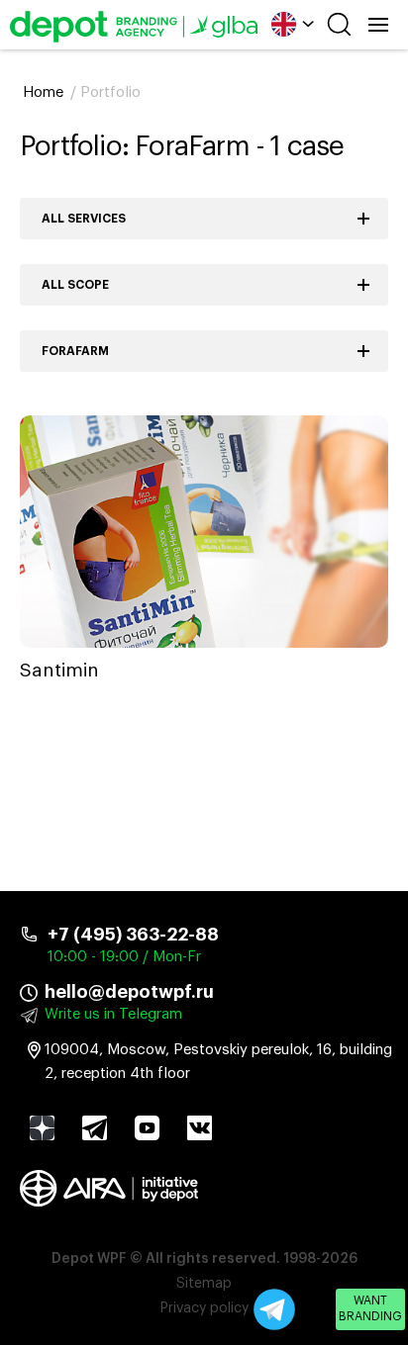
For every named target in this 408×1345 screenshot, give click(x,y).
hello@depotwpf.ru (129, 992)
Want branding (370, 1308)
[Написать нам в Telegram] (274, 1309)
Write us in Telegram (113, 1014)
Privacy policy (204, 1308)
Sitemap (204, 1284)
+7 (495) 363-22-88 (133, 934)
